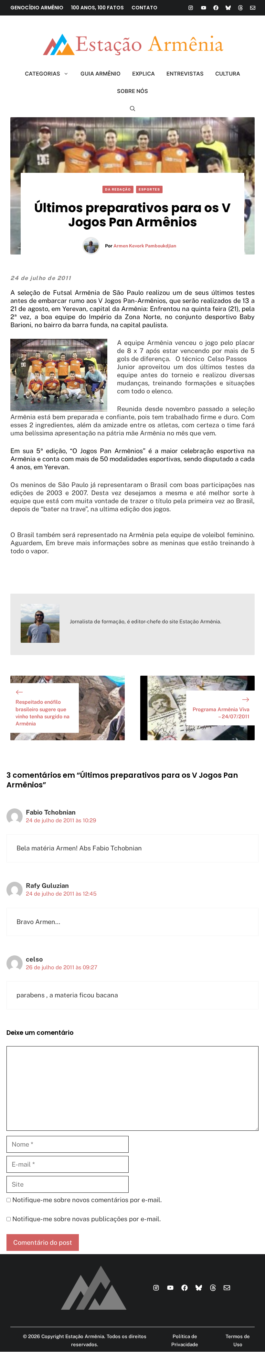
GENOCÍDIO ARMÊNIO (36, 7)
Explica (143, 73)
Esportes (149, 189)
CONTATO (144, 7)
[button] (132, 108)
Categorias (42, 73)
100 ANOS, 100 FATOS (97, 7)
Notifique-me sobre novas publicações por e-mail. (86, 1219)
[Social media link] (190, 7)
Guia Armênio (100, 73)
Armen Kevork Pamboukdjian (144, 245)
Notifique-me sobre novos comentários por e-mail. (87, 1200)
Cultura (227, 73)
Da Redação (118, 189)
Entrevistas (185, 73)
